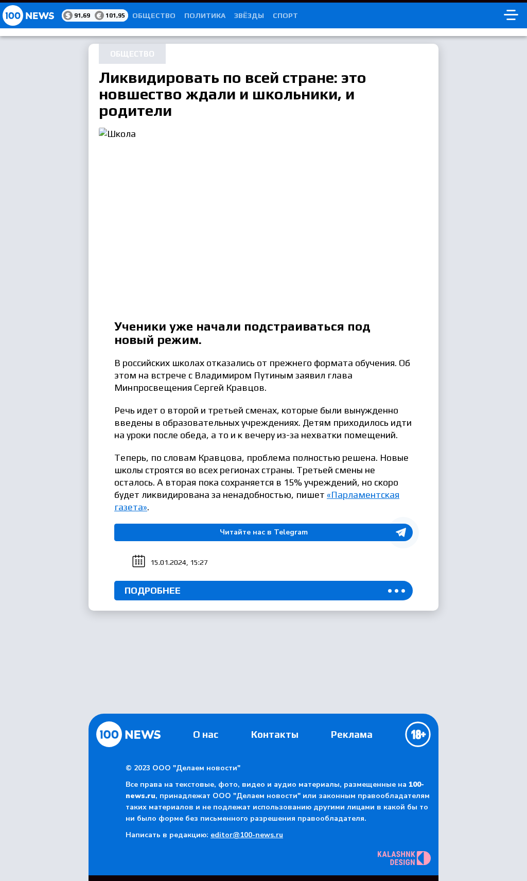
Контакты (274, 734)
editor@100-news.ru (246, 835)
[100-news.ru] (31, 15)
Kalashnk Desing (404, 858)
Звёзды (249, 15)
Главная (128, 734)
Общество (153, 15)
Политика (204, 15)
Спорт (285, 15)
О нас (205, 734)
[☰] (511, 15)
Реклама (352, 734)
